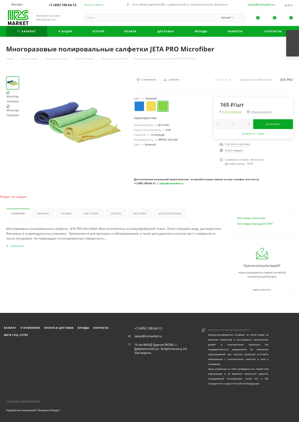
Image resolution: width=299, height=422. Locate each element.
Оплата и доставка (59, 328)
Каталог (10, 328)
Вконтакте (10, 348)
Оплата (116, 213)
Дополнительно (169, 213)
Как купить (91, 213)
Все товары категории (251, 218)
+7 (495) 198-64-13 (62, 5)
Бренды (83, 328)
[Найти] (240, 17)
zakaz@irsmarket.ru (261, 4)
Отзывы (66, 213)
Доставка (139, 213)
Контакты (100, 328)
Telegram (20, 348)
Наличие (43, 213)
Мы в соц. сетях (16, 335)
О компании (30, 328)
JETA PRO (286, 80)
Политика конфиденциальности (229, 330)
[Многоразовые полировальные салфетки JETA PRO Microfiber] (75, 122)
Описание (18, 213)
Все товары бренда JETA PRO (255, 224)
